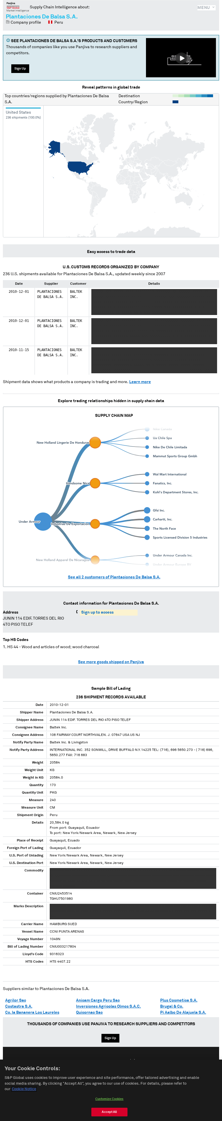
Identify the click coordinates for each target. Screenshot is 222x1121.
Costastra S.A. (18, 1006)
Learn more (140, 382)
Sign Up (20, 68)
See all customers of (114, 577)
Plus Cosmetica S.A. (178, 1000)
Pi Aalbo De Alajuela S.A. (183, 1013)
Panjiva (18, 7)
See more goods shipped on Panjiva (111, 662)
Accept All (109, 1111)
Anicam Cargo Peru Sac (98, 1000)
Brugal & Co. (171, 1006)
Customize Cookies (109, 1099)
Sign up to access (97, 612)
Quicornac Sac (89, 1013)
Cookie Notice (24, 1089)
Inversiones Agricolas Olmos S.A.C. (108, 1006)
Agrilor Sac (15, 1000)
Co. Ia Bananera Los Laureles (32, 1013)
